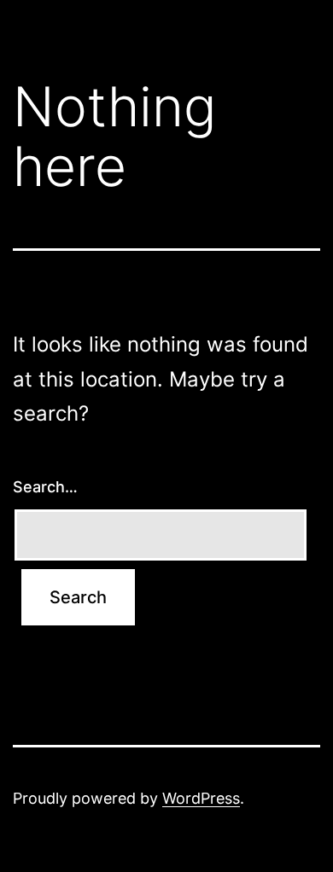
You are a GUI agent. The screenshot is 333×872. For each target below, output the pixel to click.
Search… (45, 487)
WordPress (201, 798)
